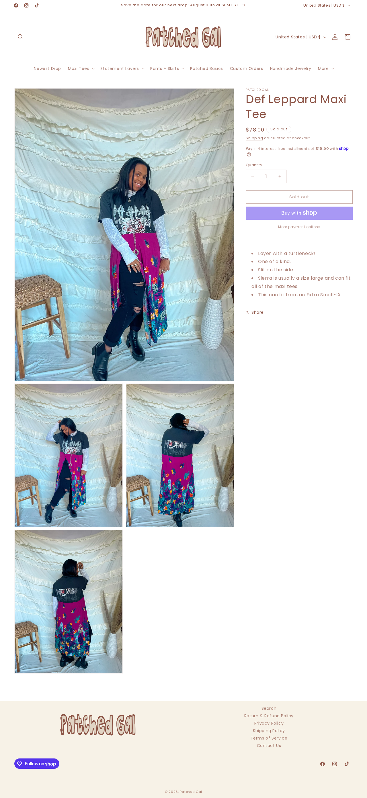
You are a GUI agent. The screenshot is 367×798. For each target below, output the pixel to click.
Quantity (254, 165)
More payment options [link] (299, 226)
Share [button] (257, 312)
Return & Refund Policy (269, 715)
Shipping (254, 138)
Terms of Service (269, 738)
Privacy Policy (269, 723)
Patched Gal (191, 791)
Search (269, 709)
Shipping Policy (269, 730)
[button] (20, 37)
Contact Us (269, 745)
